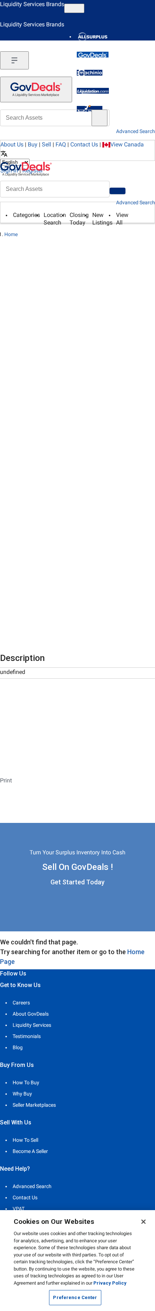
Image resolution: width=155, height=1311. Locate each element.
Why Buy (22, 1094)
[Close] (143, 1222)
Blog (18, 1047)
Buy (32, 144)
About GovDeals (31, 1014)
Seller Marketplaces (34, 1105)
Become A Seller (30, 1151)
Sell (46, 144)
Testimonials (27, 1036)
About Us (11, 144)
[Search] (117, 191)
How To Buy (26, 1082)
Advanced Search (135, 202)
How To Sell (25, 1140)
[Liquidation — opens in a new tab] (93, 91)
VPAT (19, 1209)
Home (11, 234)
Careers (21, 1002)
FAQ (61, 144)
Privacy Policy (110, 1283)
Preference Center (75, 1297)
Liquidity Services (32, 1025)
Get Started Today (77, 882)
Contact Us (84, 144)
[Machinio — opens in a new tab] (89, 73)
